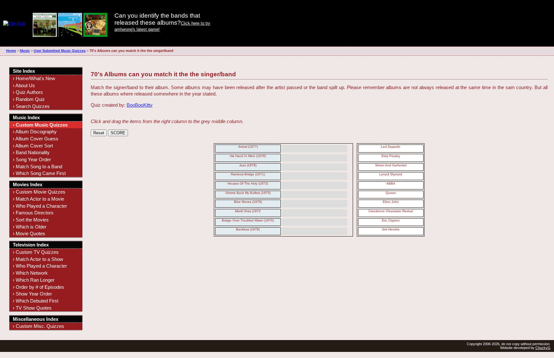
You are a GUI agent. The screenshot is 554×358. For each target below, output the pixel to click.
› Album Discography (35, 131)
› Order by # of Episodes (38, 287)
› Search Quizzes (31, 106)
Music (25, 51)
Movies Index (27, 184)
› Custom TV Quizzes (36, 252)
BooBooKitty (140, 105)
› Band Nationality (31, 152)
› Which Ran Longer (34, 280)
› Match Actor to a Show (38, 259)
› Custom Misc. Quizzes (38, 326)
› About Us (24, 85)
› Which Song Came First (39, 173)
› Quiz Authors (28, 92)
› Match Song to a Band (37, 166)
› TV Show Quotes (32, 308)
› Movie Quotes (29, 233)
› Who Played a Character (40, 206)
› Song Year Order (32, 159)
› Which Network (30, 273)
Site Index (24, 71)
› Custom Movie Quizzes (39, 192)
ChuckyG (542, 348)
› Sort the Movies (31, 219)
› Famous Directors (33, 212)
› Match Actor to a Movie (38, 199)
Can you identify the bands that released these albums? (157, 19)
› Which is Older (29, 226)
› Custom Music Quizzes (40, 125)
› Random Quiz (29, 99)
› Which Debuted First (35, 301)
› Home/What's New (34, 78)
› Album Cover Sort (33, 145)
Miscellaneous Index (35, 319)
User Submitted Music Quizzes (60, 51)
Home (11, 51)
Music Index (26, 117)
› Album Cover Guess (35, 138)
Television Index (31, 244)
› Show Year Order (32, 293)
